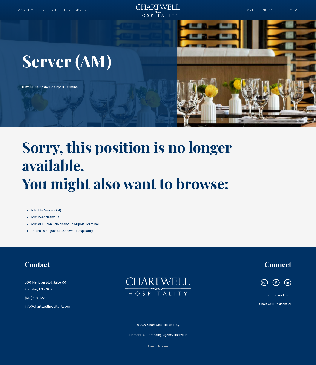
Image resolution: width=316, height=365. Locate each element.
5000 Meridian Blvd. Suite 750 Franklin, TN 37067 (46, 286)
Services (248, 10)
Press (267, 10)
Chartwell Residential (275, 304)
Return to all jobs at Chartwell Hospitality (62, 231)
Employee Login (279, 295)
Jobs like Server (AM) (46, 210)
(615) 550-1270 (35, 298)
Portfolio (49, 10)
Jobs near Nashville (45, 217)
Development (76, 10)
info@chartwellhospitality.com (46, 306)
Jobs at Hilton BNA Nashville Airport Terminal (65, 224)
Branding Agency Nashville (167, 335)
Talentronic (163, 346)
